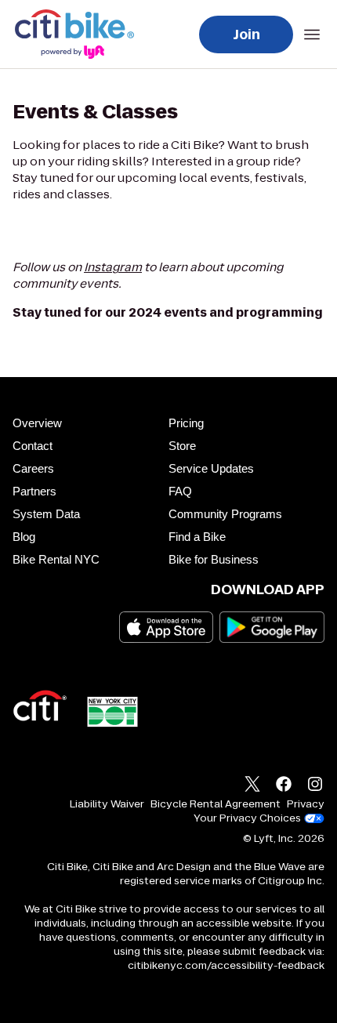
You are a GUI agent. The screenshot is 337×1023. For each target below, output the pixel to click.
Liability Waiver (107, 804)
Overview (37, 423)
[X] (252, 786)
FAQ (180, 491)
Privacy (305, 804)
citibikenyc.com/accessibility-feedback (226, 965)
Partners (34, 491)
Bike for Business (213, 559)
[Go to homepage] (78, 34)
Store (182, 445)
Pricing (186, 423)
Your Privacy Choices (247, 818)
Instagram (113, 267)
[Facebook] (283, 786)
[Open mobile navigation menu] (312, 34)
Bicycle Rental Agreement (215, 804)
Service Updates (211, 468)
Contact (33, 445)
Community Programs (225, 514)
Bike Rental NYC (56, 559)
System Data (46, 514)
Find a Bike (197, 536)
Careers (33, 468)
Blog (24, 536)
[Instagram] (315, 786)
